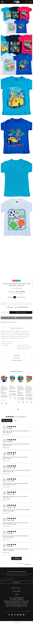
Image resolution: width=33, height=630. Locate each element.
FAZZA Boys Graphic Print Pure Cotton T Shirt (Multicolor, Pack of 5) (4, 390)
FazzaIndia (28, 611)
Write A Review (7, 420)
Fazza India (16, 2)
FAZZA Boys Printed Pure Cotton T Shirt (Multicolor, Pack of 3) (29, 389)
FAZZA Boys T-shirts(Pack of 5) (12, 388)
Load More (16, 558)
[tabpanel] (21, 391)
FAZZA (2, 385)
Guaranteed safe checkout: (9, 322)
